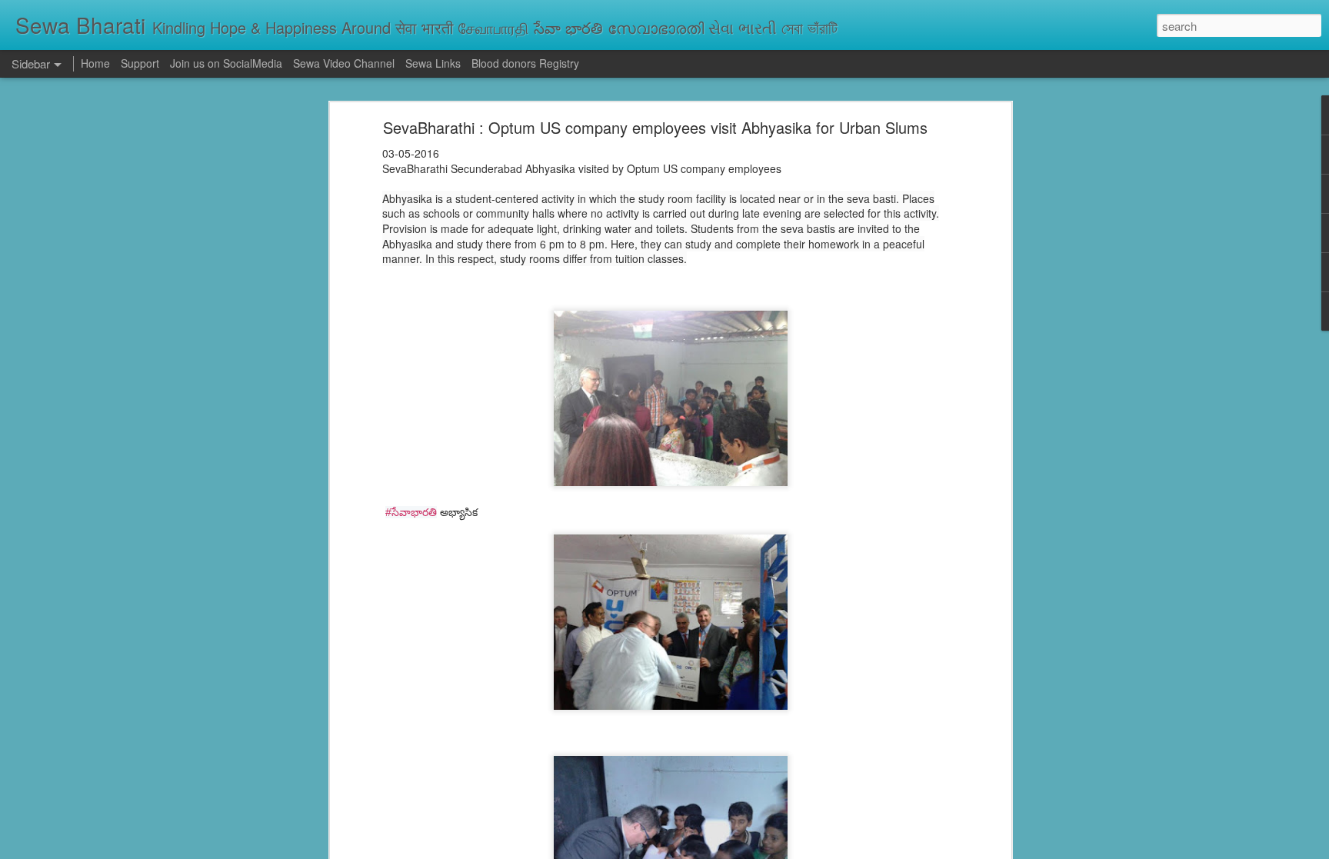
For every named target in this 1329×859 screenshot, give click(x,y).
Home (95, 63)
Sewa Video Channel (344, 63)
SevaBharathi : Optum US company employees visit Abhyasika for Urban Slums (655, 127)
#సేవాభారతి (411, 512)
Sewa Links (434, 63)
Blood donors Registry (525, 63)
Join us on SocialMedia (226, 63)
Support (140, 63)
